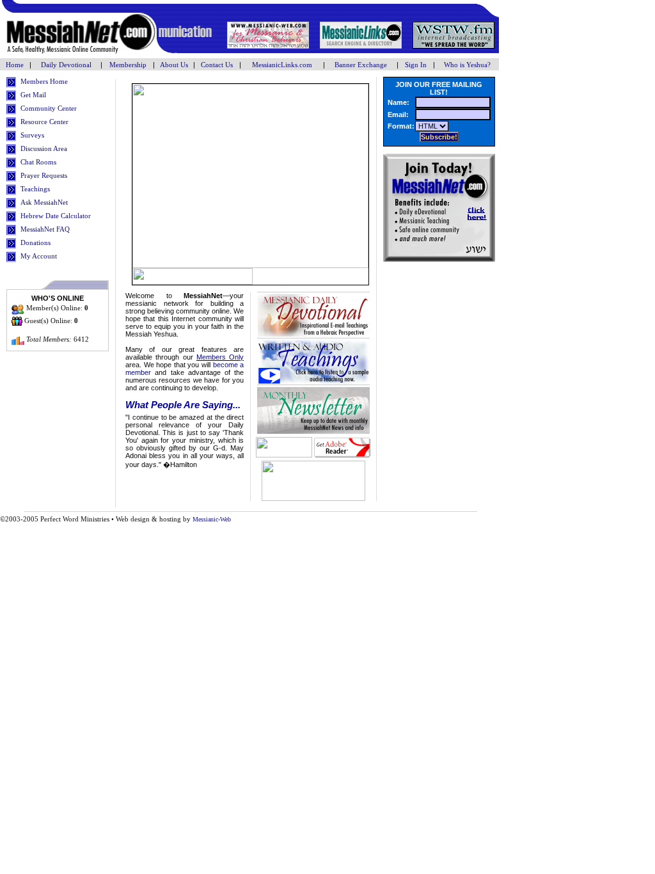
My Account (38, 256)
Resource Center (44, 121)
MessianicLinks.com (282, 64)
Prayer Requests (43, 175)
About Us (174, 64)
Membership (127, 64)
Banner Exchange (361, 64)
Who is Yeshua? (467, 64)
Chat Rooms (38, 162)
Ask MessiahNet (44, 202)
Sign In (416, 64)
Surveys (32, 135)
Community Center (48, 108)
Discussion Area (43, 148)
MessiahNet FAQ (45, 229)
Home (16, 64)
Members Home (44, 81)
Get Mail (33, 95)
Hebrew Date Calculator (55, 215)
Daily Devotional (66, 64)
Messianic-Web (212, 519)
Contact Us (217, 64)
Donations (35, 242)
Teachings (35, 189)
